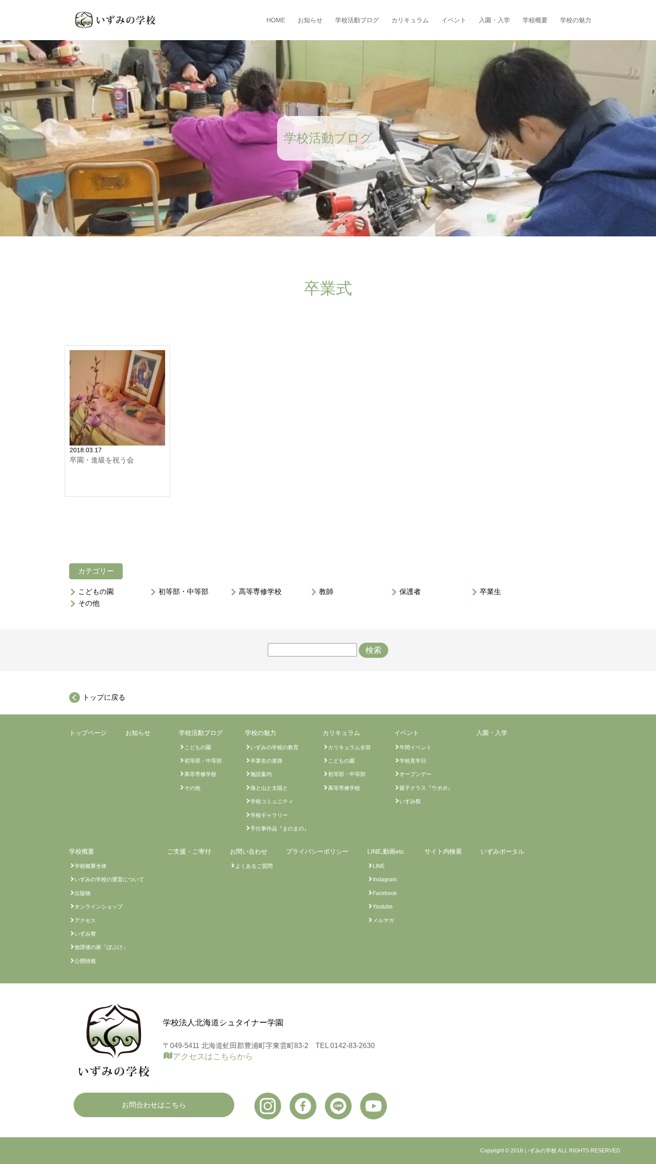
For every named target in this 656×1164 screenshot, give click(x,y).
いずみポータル (502, 851)
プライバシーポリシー (317, 851)
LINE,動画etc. (386, 851)
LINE (379, 866)
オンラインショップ (99, 907)
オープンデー (415, 774)
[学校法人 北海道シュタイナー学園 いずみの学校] (115, 20)
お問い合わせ (248, 851)
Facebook (385, 893)
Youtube (383, 907)
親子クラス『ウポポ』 (426, 788)
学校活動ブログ (357, 20)
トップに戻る (104, 697)
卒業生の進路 (266, 761)
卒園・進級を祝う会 (102, 460)
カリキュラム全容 (349, 747)
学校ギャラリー (269, 815)
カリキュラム (410, 20)
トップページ (88, 732)
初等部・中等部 (183, 591)
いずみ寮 (85, 934)
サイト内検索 (443, 851)
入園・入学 (494, 20)
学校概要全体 (91, 866)
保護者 (410, 591)
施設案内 (261, 774)
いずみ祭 (410, 801)
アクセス (85, 920)
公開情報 (85, 961)
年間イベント (415, 747)
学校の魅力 (575, 20)
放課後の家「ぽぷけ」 (101, 947)
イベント (453, 20)
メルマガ (383, 920)
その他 (89, 603)
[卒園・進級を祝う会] (117, 398)
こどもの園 (96, 591)
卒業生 (490, 591)
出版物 (83, 893)
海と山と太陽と (269, 788)
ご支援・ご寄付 (189, 851)
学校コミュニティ (271, 801)
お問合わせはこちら (154, 1105)
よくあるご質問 (254, 866)
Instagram (385, 879)
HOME (275, 20)
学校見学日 (412, 761)
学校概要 (535, 20)
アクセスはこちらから (213, 1056)
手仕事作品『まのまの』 (279, 829)
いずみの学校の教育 (274, 747)
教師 (326, 591)
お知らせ (310, 20)
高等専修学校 (260, 591)
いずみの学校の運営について (109, 879)
